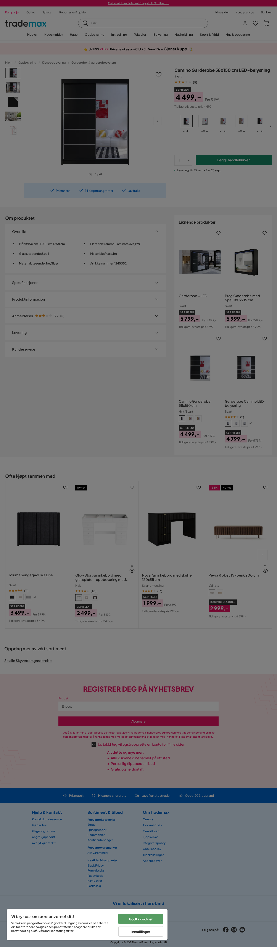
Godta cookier (141, 919)
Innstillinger (140, 931)
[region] (87, 924)
